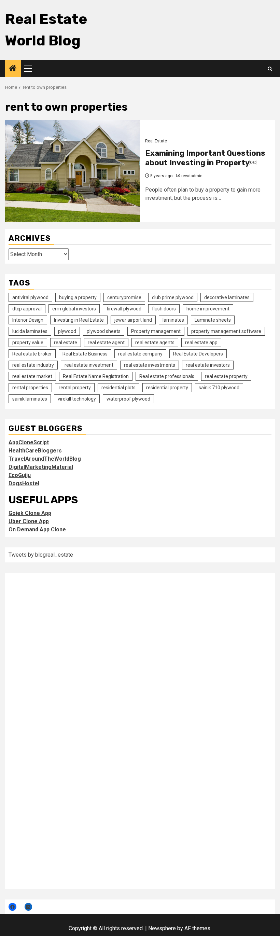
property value (27, 342)
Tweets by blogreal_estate (41, 554)
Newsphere (162, 928)
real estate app (201, 342)
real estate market (32, 376)
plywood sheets (104, 331)
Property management (156, 331)
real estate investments (149, 365)
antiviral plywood (30, 297)
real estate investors (208, 365)
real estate (65, 342)
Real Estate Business (85, 354)
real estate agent (106, 342)
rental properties (30, 387)
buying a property (78, 297)
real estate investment (89, 365)
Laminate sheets (213, 320)
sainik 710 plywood (219, 387)
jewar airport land (133, 320)
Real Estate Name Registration (96, 376)
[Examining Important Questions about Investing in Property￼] (72, 171)
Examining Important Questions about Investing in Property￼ (205, 158)
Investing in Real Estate (79, 320)
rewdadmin (191, 175)
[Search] (270, 68)
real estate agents (154, 342)
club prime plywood (173, 297)
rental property (75, 387)
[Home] (13, 69)
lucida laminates (29, 331)
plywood (67, 331)
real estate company (140, 354)
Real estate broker (32, 354)
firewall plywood (124, 308)
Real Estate (156, 141)
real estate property (226, 376)
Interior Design (27, 320)
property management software (226, 331)
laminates (173, 320)
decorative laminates (227, 297)
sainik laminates (29, 399)
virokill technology (77, 399)
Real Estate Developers (198, 354)
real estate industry (33, 365)
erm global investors (74, 308)
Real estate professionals (166, 376)
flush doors (164, 308)
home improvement (207, 308)
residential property (167, 387)
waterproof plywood (128, 399)
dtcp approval (27, 308)
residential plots (118, 387)
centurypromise (124, 297)
